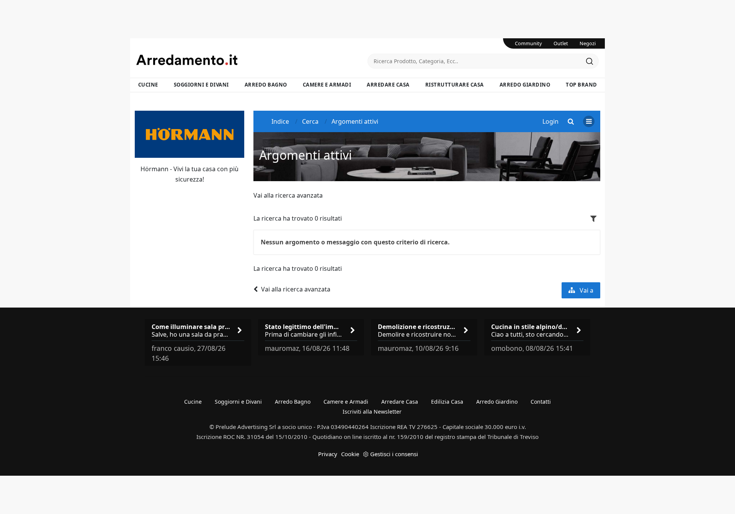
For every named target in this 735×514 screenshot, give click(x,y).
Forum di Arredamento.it (252, 59)
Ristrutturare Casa (454, 84)
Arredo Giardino (525, 84)
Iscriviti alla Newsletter (372, 411)
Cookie (350, 454)
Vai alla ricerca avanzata (288, 195)
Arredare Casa (388, 84)
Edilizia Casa (447, 401)
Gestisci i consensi (394, 454)
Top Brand (581, 84)
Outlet (561, 43)
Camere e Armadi (327, 84)
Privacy (327, 454)
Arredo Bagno (266, 84)
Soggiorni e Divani (201, 84)
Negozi (588, 43)
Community (528, 43)
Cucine (148, 84)
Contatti (541, 401)
